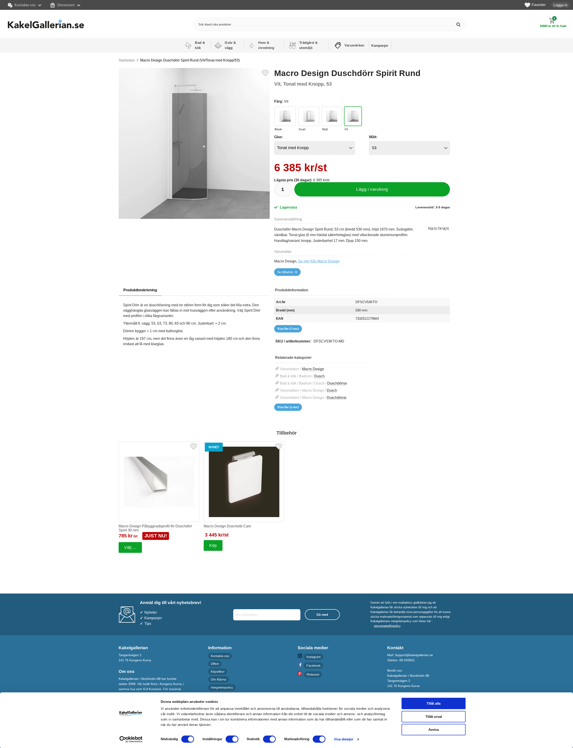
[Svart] (308, 116)
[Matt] (332, 116)
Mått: (373, 137)
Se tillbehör (285, 272)
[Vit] (353, 116)
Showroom (66, 5)
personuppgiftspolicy (387, 626)
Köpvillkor (217, 672)
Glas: (278, 137)
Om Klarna (218, 679)
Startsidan (127, 60)
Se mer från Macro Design (319, 261)
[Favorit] (265, 72)
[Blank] (285, 116)
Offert (215, 664)
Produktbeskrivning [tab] (140, 290)
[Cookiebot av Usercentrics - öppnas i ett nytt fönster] (131, 739)
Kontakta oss (25, 5)
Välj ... (130, 547)
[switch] (232, 739)
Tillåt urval (433, 716)
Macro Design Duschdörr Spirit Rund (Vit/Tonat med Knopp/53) (190, 60)
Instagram (313, 657)
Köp (213, 545)
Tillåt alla (433, 703)
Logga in (560, 5)
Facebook (313, 666)
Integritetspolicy (222, 687)
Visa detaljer (343, 739)
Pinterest (313, 674)
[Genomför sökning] (458, 24)
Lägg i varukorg (372, 189)
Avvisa (433, 729)
